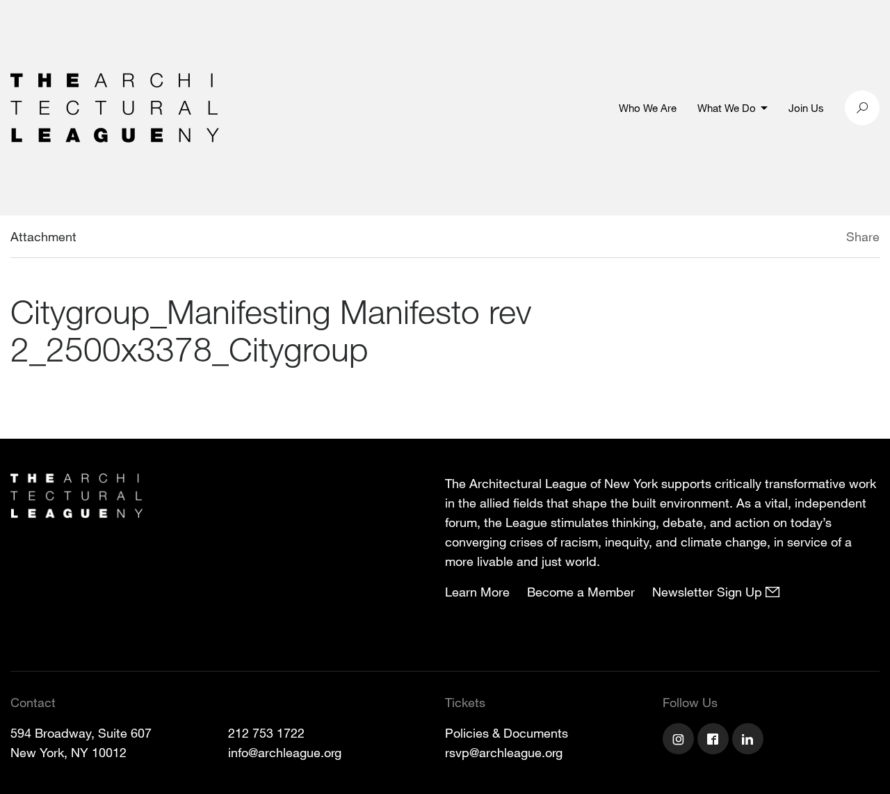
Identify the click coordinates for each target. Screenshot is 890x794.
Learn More (477, 591)
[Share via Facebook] (826, 238)
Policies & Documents (506, 732)
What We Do (726, 108)
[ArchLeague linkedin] (749, 740)
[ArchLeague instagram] (680, 740)
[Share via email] (773, 238)
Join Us (806, 108)
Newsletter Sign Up (709, 591)
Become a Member (581, 591)
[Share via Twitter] (805, 238)
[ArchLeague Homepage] (114, 106)
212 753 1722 (266, 732)
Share (863, 236)
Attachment (43, 236)
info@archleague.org (284, 752)
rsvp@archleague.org (504, 752)
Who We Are (648, 108)
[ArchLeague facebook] (714, 740)
